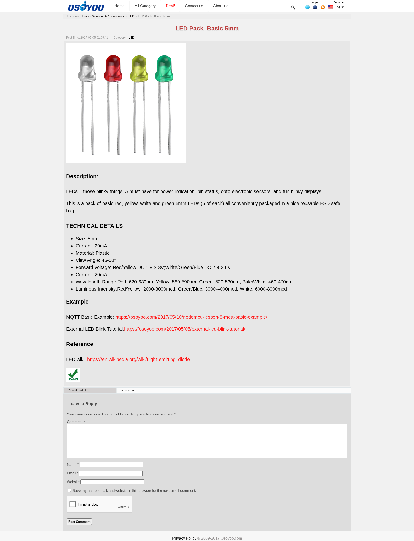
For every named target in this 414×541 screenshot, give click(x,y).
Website (73, 482)
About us (220, 6)
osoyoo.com (128, 390)
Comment (76, 422)
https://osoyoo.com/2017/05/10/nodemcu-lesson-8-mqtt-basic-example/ (191, 317)
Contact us (194, 6)
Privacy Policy (184, 538)
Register (338, 2)
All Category (145, 6)
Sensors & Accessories (108, 16)
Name (73, 464)
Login (314, 2)
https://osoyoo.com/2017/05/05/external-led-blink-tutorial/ (184, 329)
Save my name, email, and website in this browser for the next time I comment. (134, 491)
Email (72, 473)
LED (131, 16)
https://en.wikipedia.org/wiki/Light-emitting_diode (138, 359)
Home (119, 6)
